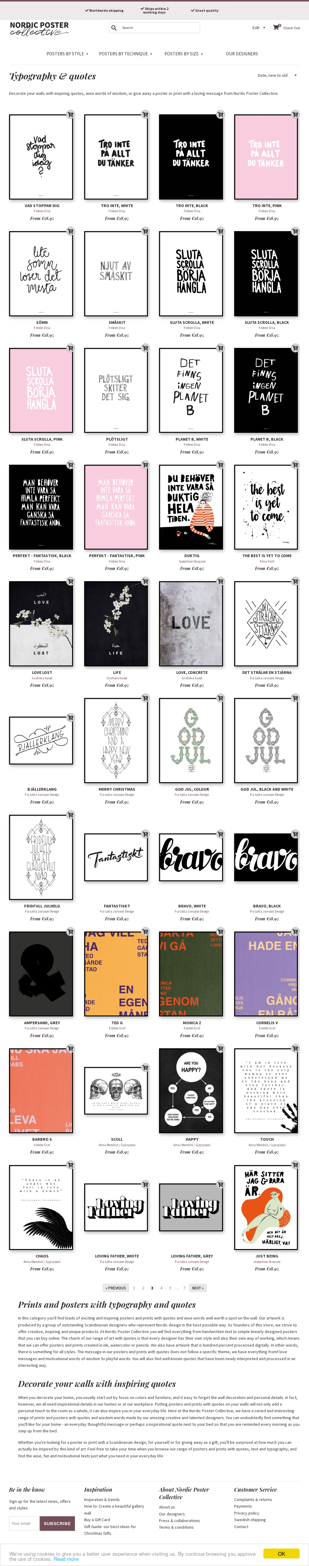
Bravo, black (267, 906)
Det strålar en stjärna (266, 672)
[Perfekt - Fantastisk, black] (42, 507)
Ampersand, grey (42, 1022)
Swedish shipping (250, 1519)
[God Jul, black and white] (267, 740)
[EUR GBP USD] (259, 28)
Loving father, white (117, 1256)
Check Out (291, 28)
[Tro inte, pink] (267, 157)
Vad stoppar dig (42, 205)
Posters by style (65, 54)
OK (281, 1553)
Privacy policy (246, 1513)
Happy (192, 1139)
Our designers (242, 54)
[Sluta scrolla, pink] (42, 390)
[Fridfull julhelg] (42, 857)
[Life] (117, 624)
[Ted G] (117, 974)
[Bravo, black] (267, 857)
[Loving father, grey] (192, 1207)
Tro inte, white (117, 205)
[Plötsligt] (117, 390)
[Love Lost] (42, 624)
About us (167, 1507)
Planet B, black (266, 439)
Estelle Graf (117, 1028)
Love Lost (42, 672)
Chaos (42, 1256)
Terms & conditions (176, 1527)
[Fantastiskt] (117, 857)
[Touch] (267, 1090)
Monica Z (192, 1022)
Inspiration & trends (102, 1499)
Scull (117, 1139)
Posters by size (181, 54)
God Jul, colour (192, 789)
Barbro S (42, 1139)
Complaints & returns (253, 1499)
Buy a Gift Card (97, 1519)
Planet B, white (192, 439)
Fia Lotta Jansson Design (267, 678)
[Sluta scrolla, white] (192, 273)
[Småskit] (117, 273)
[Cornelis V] (267, 974)
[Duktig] (192, 507)
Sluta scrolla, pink (42, 439)
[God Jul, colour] (192, 740)
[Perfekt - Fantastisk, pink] (117, 507)
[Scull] (117, 1090)
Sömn (42, 322)
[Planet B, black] (267, 390)
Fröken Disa (42, 211)
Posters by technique (123, 54)
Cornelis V (267, 1022)
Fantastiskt (117, 906)
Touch (267, 1139)
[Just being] (267, 1207)
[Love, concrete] (192, 624)
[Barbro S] (42, 1090)
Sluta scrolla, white (192, 322)
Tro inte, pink (267, 205)
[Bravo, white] (192, 857)
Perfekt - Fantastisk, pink (117, 555)
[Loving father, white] (117, 1207)
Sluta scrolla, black (267, 322)
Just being (267, 1256)
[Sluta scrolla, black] (267, 273)
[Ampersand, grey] (42, 974)
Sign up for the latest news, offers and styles (40, 1505)
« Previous (116, 1288)
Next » (198, 1288)
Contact (241, 1526)
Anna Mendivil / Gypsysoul (117, 1145)
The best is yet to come (266, 555)
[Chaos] (42, 1207)
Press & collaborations (179, 1520)
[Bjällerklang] (42, 740)
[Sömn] (42, 273)
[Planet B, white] (192, 390)
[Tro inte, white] (117, 157)
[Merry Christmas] (117, 740)
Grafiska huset (42, 678)
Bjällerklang (42, 789)
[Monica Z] (192, 974)
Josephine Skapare (192, 561)
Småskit (117, 322)
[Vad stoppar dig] (42, 157)
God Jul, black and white (267, 789)
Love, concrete (192, 672)
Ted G (117, 1022)
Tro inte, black (192, 205)
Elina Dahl (267, 561)
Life (117, 672)
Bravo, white (192, 906)
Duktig (191, 555)
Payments (243, 1506)
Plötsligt (117, 439)
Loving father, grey (192, 1256)
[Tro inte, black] (192, 157)
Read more (66, 1558)
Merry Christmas (117, 789)
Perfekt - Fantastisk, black (42, 555)
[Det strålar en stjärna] (267, 624)
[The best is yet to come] (267, 507)
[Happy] (192, 1090)
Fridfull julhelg (42, 906)
